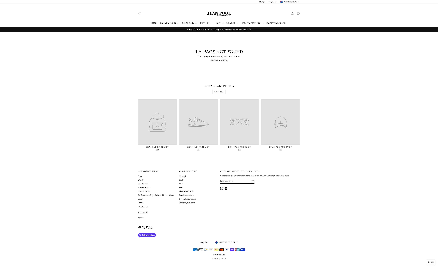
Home (153, 23)
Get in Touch (143, 206)
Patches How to (144, 187)
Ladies (181, 180)
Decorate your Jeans (187, 199)
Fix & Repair (143, 184)
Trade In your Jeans (187, 203)
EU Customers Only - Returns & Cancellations (156, 195)
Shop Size (188, 23)
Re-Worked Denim (186, 191)
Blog (140, 176)
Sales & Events (143, 191)
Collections (168, 23)
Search (141, 217)
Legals (140, 199)
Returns (141, 203)
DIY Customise (251, 23)
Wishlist (141, 180)
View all (219, 92)
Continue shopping (219, 60)
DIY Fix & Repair (227, 23)
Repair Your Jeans (186, 195)
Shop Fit (206, 23)
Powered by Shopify (219, 258)
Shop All (182, 176)
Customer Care (276, 23)
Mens (181, 184)
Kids (181, 187)
